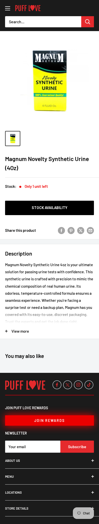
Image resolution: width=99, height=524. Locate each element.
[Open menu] (7, 8)
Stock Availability (49, 208)
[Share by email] (90, 230)
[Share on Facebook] (61, 230)
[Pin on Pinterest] (71, 230)
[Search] (87, 21)
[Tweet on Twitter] (80, 230)
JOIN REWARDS (49, 420)
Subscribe (77, 446)
